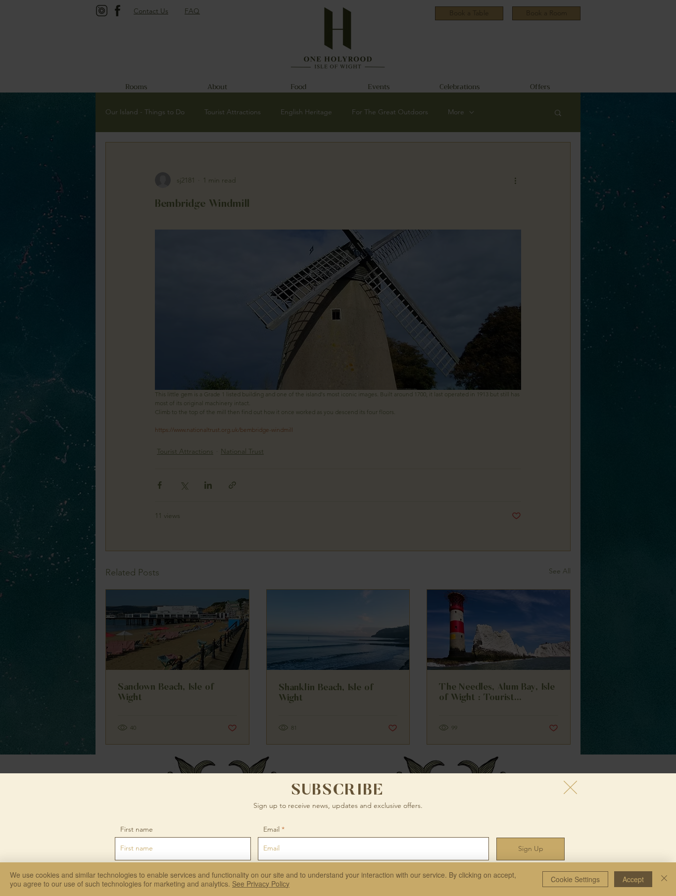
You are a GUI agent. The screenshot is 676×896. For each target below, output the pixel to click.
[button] (570, 787)
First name (136, 829)
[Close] (664, 879)
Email (271, 829)
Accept (633, 879)
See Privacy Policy (261, 884)
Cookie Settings (575, 879)
